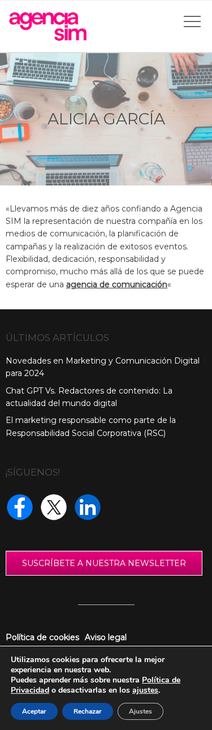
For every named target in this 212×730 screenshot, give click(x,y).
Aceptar (34, 711)
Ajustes (140, 711)
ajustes (145, 690)
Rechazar (87, 711)
